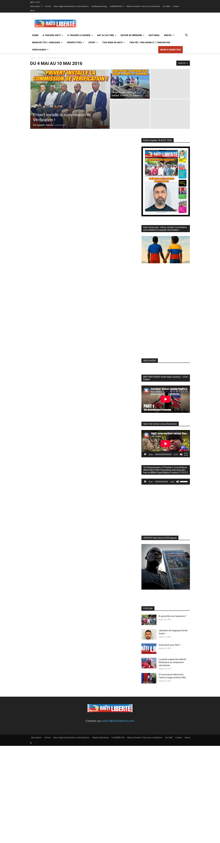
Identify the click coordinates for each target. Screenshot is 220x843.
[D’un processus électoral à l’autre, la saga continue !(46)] (148, 678)
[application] (165, 443)
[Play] (145, 454)
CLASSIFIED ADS (116, 6)
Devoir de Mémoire (131, 35)
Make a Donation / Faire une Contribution (143, 6)
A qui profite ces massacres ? (172, 616)
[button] (186, 35)
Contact (176, 6)
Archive (48, 6)
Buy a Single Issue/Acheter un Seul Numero (71, 6)
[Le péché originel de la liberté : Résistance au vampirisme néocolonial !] (148, 663)
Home (35, 35)
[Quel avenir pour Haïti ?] (148, 648)
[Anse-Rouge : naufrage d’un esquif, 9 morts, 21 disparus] (130, 84)
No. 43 (41, 58)
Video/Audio (39, 49)
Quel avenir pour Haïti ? (169, 645)
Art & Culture (105, 35)
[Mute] (181, 454)
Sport (91, 42)
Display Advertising (99, 6)
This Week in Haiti (112, 42)
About (32, 10)
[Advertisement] (135, 23)
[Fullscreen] (186, 454)
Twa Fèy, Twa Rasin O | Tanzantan (149, 42)
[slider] (184, 481)
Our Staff (166, 6)
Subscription (35, 6)
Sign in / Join (35, 2)
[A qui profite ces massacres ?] (148, 620)
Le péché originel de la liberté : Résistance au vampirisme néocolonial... (173, 662)
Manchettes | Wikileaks (46, 42)
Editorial (154, 35)
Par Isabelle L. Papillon (43, 125)
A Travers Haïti (52, 35)
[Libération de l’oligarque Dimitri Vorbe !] (148, 634)
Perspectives (74, 42)
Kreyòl (168, 35)
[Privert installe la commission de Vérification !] (70, 103)
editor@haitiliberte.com (118, 721)
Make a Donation (170, 49)
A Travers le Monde (78, 35)
